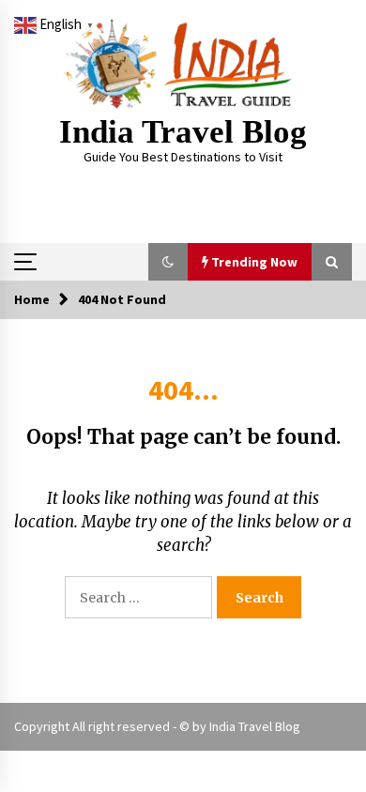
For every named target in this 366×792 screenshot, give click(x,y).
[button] (168, 262)
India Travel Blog (183, 132)
